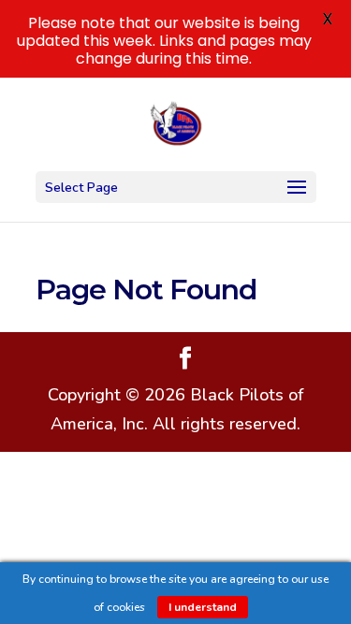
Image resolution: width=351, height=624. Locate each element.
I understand (202, 607)
